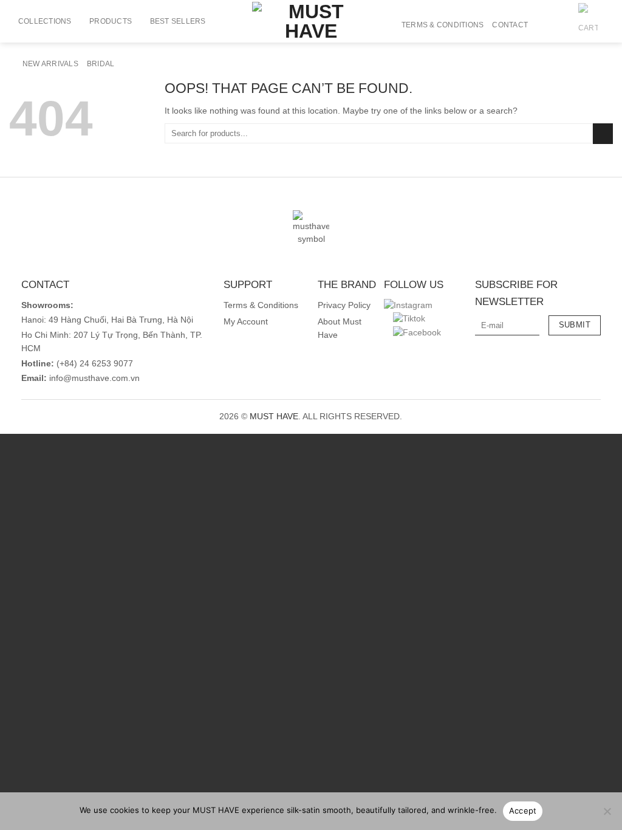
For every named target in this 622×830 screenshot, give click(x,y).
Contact (510, 25)
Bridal (100, 64)
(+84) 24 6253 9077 (94, 363)
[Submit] (603, 133)
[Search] (541, 24)
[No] (607, 815)
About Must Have (339, 328)
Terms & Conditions (443, 25)
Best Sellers (178, 21)
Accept (523, 810)
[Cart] (588, 24)
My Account (246, 321)
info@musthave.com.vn (93, 378)
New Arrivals (50, 64)
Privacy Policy (344, 305)
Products (110, 21)
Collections (45, 21)
